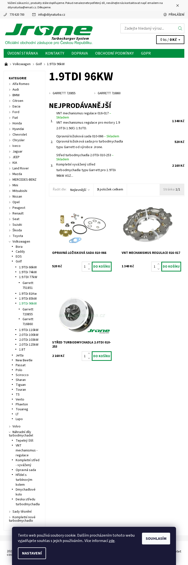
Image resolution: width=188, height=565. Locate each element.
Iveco (16, 145)
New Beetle (24, 360)
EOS (19, 256)
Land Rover (20, 168)
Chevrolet (19, 134)
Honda (17, 123)
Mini (15, 185)
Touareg (22, 409)
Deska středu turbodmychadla (28, 502)
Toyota (17, 236)
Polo (19, 370)
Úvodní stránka (22, 53)
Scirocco (22, 375)
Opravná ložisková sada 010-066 (87, 136)
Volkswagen (21, 241)
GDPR (146, 53)
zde (112, 540)
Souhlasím (156, 538)
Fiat (15, 117)
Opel (16, 202)
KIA (14, 162)
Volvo (16, 426)
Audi (15, 89)
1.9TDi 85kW (28, 298)
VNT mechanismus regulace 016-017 (83, 115)
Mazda (17, 174)
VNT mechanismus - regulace (26, 450)
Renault (18, 213)
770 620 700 (17, 14)
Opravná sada (26, 470)
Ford (15, 112)
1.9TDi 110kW (28, 330)
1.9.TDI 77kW (28, 277)
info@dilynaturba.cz (51, 14)
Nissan (17, 196)
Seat (15, 219)
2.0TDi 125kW (28, 344)
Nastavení (32, 553)
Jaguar (17, 151)
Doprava (79, 53)
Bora (19, 246)
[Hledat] (180, 28)
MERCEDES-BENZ (24, 179)
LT (17, 414)
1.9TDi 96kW (28, 303)
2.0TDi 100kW (28, 334)
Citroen (17, 100)
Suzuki (17, 224)
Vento (20, 399)
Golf (19, 261)
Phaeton (22, 404)
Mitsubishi (19, 190)
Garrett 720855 (28, 312)
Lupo (19, 419)
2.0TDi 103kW (28, 339)
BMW (16, 95)
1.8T (22, 349)
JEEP (16, 157)
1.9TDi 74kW (28, 272)
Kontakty (54, 53)
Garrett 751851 (28, 285)
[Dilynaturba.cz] (49, 33)
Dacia (16, 106)
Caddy (20, 251)
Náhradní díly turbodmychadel (21, 434)
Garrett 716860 (28, 322)
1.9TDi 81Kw (28, 293)
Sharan (21, 379)
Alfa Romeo (20, 84)
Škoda (17, 230)
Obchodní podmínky (114, 53)
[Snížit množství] (90, 269)
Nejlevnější (78, 190)
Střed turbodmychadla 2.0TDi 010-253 (85, 157)
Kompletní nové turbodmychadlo (22, 519)
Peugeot (18, 207)
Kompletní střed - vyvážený (27, 463)
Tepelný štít (24, 440)
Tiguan (21, 384)
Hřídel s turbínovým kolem (24, 479)
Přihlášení (176, 14)
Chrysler (18, 140)
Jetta (20, 355)
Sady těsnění (22, 511)
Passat (20, 365)
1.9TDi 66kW (28, 267)
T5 (18, 394)
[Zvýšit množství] (90, 264)
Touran (21, 389)
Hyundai (18, 129)
